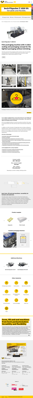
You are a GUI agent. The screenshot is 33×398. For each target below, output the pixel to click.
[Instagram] (32, 8)
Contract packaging (16, 303)
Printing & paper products (6, 285)
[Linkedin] (32, 4)
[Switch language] (31, 2)
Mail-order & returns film (26, 285)
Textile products (16, 285)
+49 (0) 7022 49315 (7, 367)
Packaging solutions (26, 17)
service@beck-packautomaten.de (15, 369)
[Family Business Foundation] (23, 385)
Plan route (3, 363)
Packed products (18, 17)
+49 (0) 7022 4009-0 (7, 366)
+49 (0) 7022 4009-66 (17, 366)
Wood (7, 311)
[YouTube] (32, 6)
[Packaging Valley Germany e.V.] (14, 385)
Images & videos (6, 17)
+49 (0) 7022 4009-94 (18, 367)
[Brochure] (16, 350)
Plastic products (26, 294)
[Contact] (32, 17)
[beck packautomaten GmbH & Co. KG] (7, 2)
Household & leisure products (16, 295)
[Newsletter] (32, 12)
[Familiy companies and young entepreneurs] (14, 390)
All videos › (29, 112)
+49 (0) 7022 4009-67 (28, 366)
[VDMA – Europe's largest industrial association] (7, 385)
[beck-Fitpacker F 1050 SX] (29, 2)
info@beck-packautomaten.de (5, 369)
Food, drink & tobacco (6, 294)
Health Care (26, 303)
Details (12, 17)
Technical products (6, 303)
